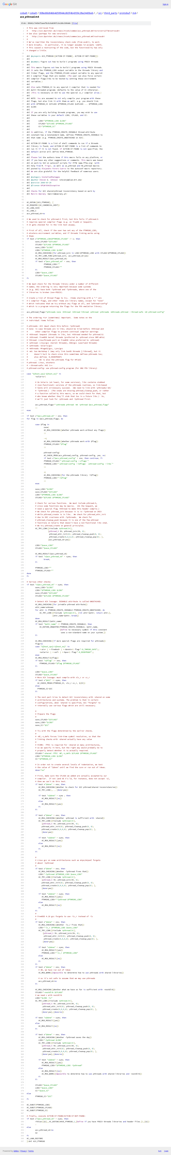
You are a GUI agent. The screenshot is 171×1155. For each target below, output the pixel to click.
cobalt (23, 13)
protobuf (124, 13)
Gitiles (16, 1151)
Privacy (23, 1151)
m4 (134, 13)
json (166, 1151)
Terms (31, 1151)
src (100, 13)
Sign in (165, 4)
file (75, 23)
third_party (110, 13)
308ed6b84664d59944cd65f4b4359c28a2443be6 (66, 13)
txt (159, 1151)
